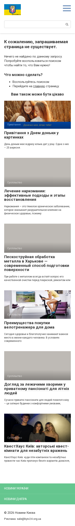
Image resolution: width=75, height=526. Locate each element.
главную (39, 86)
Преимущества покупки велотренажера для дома (29, 325)
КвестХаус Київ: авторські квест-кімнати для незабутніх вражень (36, 448)
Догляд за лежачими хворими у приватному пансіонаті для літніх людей (36, 388)
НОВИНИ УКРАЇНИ (16, 488)
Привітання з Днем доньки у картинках (31, 135)
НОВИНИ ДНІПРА (15, 499)
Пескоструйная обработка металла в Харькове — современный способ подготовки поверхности (36, 263)
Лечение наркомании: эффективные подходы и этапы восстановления (34, 195)
